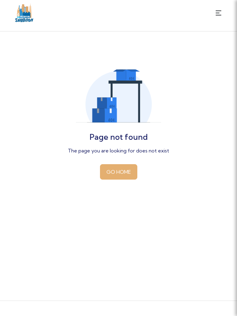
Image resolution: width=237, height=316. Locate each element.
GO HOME (118, 172)
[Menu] (218, 12)
